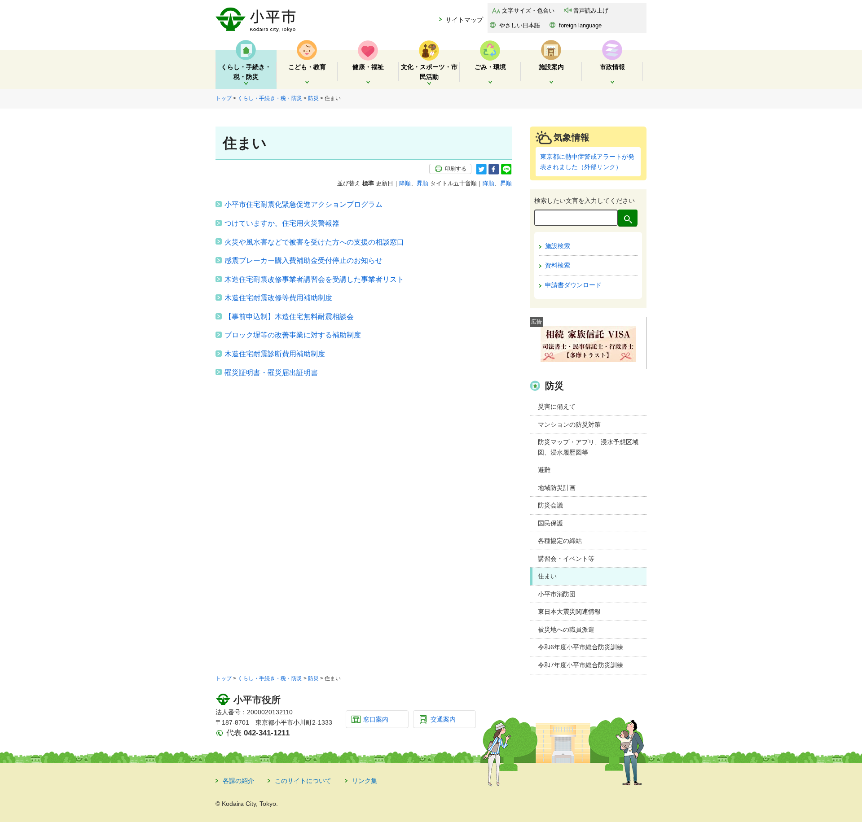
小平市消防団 (557, 594)
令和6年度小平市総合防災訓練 (580, 647)
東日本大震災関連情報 (569, 611)
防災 (313, 98)
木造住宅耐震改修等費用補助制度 (278, 298)
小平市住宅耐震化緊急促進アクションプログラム (303, 204)
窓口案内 (375, 719)
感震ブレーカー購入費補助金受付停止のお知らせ (303, 260)
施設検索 (557, 245)
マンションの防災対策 (569, 424)
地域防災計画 (557, 487)
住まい (547, 576)
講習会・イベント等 (566, 558)
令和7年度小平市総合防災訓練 (580, 665)
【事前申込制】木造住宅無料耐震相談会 (289, 316)
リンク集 (364, 780)
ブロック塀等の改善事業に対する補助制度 (292, 335)
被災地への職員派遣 (566, 629)
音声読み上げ (590, 10)
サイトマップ (464, 19)
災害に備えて (557, 406)
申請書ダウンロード (573, 285)
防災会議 (550, 505)
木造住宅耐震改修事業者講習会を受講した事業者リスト (314, 279)
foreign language (580, 25)
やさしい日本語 (519, 25)
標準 (368, 183)
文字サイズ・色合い (528, 10)
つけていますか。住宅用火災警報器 (281, 223)
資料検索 (557, 265)
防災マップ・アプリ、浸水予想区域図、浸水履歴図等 (588, 447)
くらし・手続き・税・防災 (269, 98)
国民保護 (550, 523)
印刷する (455, 169)
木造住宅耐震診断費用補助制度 (274, 354)
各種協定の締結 (560, 540)
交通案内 (443, 719)
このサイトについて (303, 780)
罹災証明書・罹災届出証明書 (271, 372)
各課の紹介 (238, 780)
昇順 (422, 183)
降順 (405, 183)
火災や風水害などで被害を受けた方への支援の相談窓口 (314, 242)
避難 (544, 469)
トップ (224, 98)
